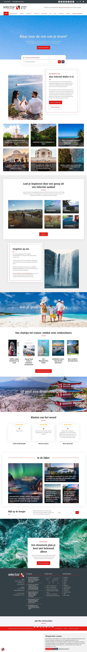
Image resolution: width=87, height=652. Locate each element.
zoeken (77, 1)
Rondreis (66, 579)
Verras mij (66, 590)
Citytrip (65, 580)
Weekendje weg (67, 592)
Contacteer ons (55, 107)
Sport (65, 593)
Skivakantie (66, 585)
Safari (65, 583)
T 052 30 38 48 (21, 588)
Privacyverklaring (58, 628)
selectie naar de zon (64, 7)
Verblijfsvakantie (67, 587)
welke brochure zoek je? (43, 371)
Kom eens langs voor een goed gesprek (22, 273)
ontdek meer (54, 585)
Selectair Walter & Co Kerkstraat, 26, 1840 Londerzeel (19, 582)
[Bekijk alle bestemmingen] (63, 61)
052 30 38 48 (6, 1)
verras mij (43, 234)
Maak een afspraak (43, 47)
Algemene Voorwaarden (74, 628)
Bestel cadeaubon (56, 102)
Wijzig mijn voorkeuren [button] (64, 648)
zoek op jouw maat (43, 312)
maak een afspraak (43, 563)
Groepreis (66, 577)
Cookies (65, 628)
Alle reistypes (67, 595)
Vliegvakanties (67, 588)
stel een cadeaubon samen (43, 397)
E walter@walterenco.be (19, 590)
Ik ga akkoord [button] (49, 648)
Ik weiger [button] (55, 648)
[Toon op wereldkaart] (59, 61)
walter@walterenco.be (18, 1)
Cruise (65, 582)
